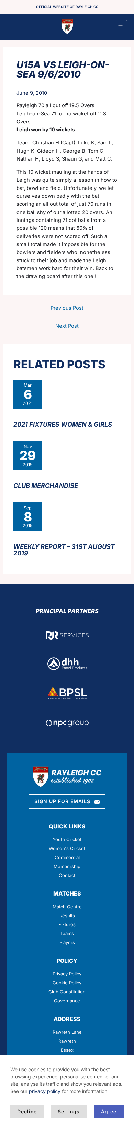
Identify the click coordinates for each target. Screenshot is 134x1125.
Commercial (67, 857)
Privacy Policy (67, 973)
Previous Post (67, 308)
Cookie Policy (67, 982)
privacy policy (44, 1091)
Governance (67, 1000)
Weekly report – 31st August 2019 (64, 549)
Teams (67, 933)
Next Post (67, 326)
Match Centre (67, 906)
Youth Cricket (67, 839)
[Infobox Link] (67, 1039)
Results (67, 915)
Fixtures (67, 924)
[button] (67, 801)
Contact (67, 875)
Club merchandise (45, 485)
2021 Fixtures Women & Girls (62, 424)
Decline (27, 1111)
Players (67, 942)
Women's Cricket (67, 848)
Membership (67, 866)
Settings (69, 1111)
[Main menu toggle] (120, 26)
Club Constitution (67, 991)
